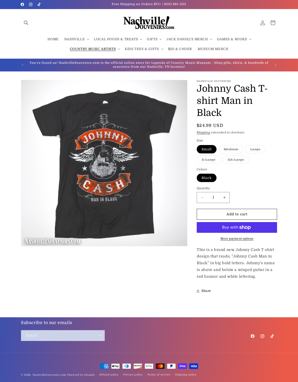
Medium (233, 150)
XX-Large (238, 161)
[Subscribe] (99, 335)
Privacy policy (133, 374)
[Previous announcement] (22, 65)
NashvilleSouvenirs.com (49, 374)
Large (257, 150)
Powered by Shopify (81, 374)
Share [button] (206, 291)
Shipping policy (185, 374)
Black (207, 178)
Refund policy (109, 374)
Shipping (203, 132)
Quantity (203, 188)
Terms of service (158, 374)
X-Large (211, 161)
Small (207, 149)
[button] (26, 23)
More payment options (237, 238)
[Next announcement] (275, 65)
